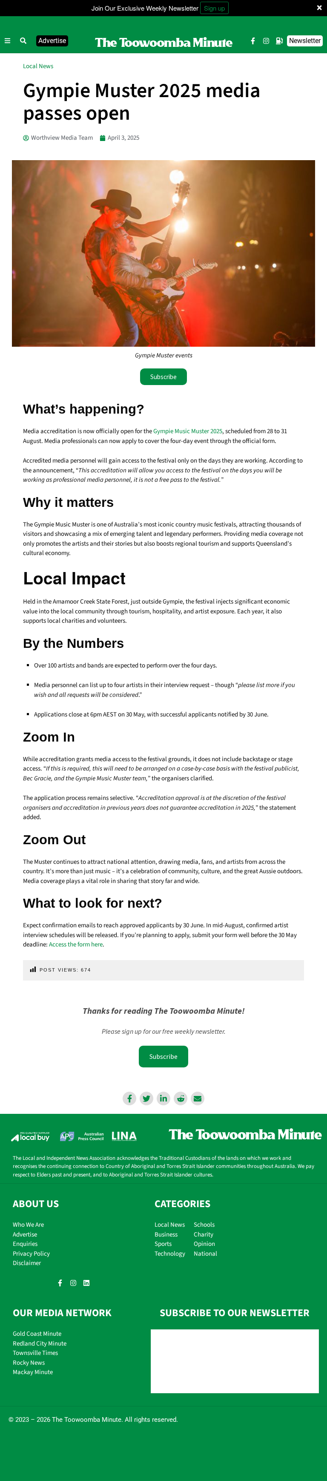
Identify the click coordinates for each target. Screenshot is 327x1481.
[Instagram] (266, 40)
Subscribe (163, 1056)
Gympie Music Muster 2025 (187, 431)
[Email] (197, 1098)
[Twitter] (146, 1098)
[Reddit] (180, 1098)
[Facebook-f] (253, 40)
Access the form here (76, 944)
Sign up (214, 7)
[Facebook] (129, 1098)
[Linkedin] (163, 1098)
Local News (38, 66)
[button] (23, 41)
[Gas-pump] (279, 40)
